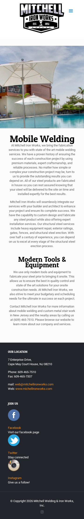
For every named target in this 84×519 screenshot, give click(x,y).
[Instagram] (42, 512)
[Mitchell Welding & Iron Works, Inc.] (42, 19)
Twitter (12, 453)
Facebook (14, 428)
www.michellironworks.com (33, 388)
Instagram (14, 478)
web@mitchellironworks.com (34, 384)
